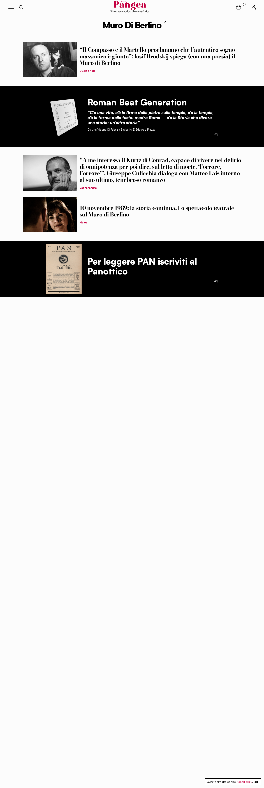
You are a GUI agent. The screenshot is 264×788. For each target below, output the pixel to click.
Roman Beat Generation (137, 102)
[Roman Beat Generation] (64, 116)
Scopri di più (244, 781)
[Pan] (64, 269)
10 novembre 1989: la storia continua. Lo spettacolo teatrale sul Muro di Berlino (157, 211)
